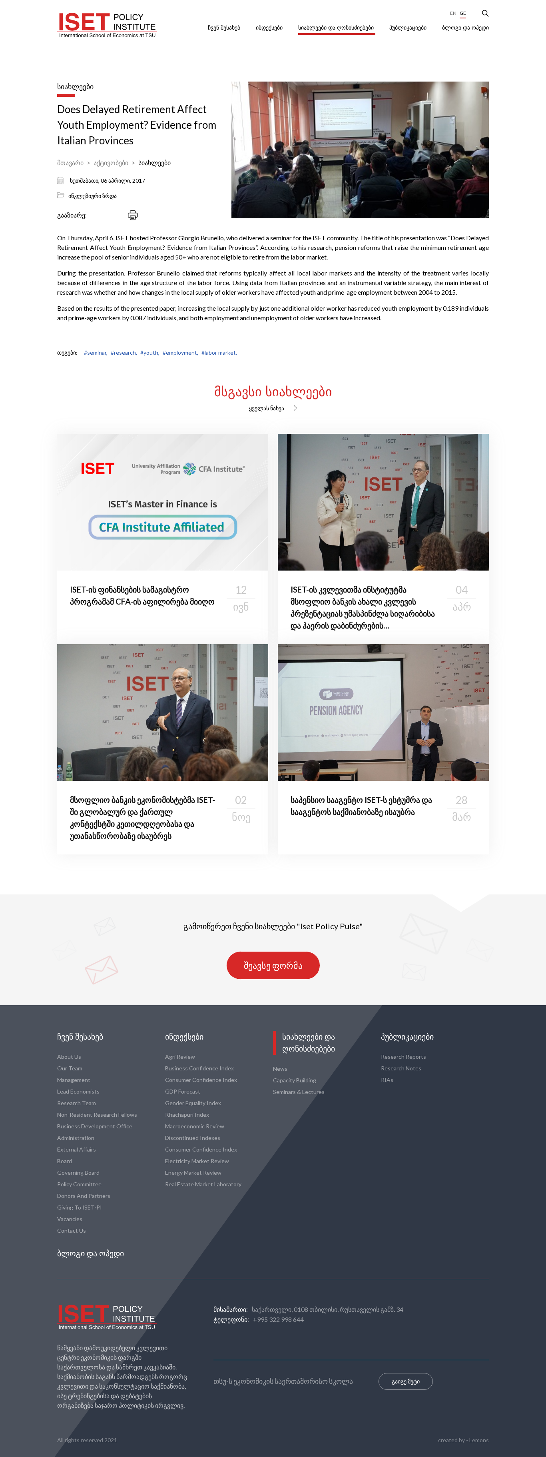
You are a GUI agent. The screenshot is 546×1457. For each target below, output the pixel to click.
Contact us (71, 1230)
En (453, 13)
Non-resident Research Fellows (97, 1114)
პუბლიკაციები (408, 27)
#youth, (149, 352)
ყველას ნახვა (266, 408)
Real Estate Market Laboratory (203, 1184)
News (280, 1068)
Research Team (76, 1103)
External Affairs (76, 1149)
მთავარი (70, 162)
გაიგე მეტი (406, 1381)
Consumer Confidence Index (201, 1079)
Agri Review (180, 1056)
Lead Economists (78, 1091)
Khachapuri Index (187, 1114)
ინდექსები (270, 27)
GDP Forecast (182, 1091)
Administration (75, 1137)
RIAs (387, 1079)
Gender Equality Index (193, 1103)
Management (73, 1079)
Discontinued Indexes (192, 1137)
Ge (463, 13)
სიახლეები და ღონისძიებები (336, 27)
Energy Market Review (193, 1172)
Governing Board (78, 1172)
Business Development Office (94, 1126)
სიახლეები (154, 162)
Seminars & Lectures (299, 1091)
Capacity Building (294, 1080)
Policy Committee (79, 1184)
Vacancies (69, 1218)
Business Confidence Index (199, 1068)
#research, (124, 352)
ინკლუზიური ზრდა (92, 195)
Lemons (479, 1440)
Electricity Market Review (197, 1161)
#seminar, (96, 352)
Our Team (69, 1068)
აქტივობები (111, 162)
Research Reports (403, 1056)
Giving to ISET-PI (79, 1207)
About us (69, 1056)
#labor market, (219, 352)
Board (64, 1161)
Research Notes (401, 1068)
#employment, (180, 352)
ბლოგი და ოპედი (465, 27)
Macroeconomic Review (194, 1126)
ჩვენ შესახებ (225, 27)
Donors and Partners (83, 1195)
